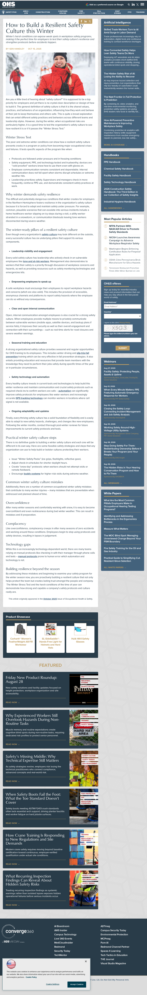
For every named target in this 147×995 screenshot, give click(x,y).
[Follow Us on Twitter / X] (137, 4)
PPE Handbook (112, 162)
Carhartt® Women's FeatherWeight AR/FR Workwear (21, 641)
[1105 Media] (13, 942)
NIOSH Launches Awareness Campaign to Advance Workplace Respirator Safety (124, 240)
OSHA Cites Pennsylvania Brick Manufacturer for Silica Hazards (124, 261)
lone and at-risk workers (36, 261)
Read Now (11, 702)
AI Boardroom (61, 926)
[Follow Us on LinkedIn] (133, 4)
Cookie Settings (52, 984)
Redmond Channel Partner (115, 946)
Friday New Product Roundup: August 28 (31, 679)
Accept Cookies (76, 984)
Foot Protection (88, 794)
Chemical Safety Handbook (118, 168)
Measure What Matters (116, 528)
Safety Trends (87, 724)
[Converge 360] (17, 931)
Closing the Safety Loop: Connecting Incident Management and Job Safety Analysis (122, 411)
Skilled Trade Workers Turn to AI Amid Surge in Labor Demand (121, 31)
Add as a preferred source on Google (106, 4)
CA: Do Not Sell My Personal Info (112, 980)
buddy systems (32, 473)
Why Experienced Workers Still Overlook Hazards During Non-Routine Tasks (32, 719)
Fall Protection (99, 12)
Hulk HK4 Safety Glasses (80, 640)
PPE (129, 12)
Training (140, 12)
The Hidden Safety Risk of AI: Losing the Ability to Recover (119, 75)
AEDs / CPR (26, 12)
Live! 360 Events (63, 938)
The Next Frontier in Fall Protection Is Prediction (122, 98)
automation (64, 390)
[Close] (86, 961)
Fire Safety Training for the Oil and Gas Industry (122, 550)
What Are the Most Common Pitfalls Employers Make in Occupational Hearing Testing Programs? (120, 505)
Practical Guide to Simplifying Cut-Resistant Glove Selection (122, 560)
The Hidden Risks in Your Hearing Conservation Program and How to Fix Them (122, 470)
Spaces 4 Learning (111, 950)
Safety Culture (87, 686)
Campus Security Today (113, 930)
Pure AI (104, 942)
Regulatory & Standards (87, 802)
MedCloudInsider (63, 942)
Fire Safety (81, 12)
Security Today (62, 950)
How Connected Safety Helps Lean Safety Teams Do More (120, 52)
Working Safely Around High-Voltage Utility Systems (119, 429)
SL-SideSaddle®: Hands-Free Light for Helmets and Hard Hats (50, 643)
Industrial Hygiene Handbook (120, 201)
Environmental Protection (114, 934)
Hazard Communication (88, 716)
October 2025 (50, 599)
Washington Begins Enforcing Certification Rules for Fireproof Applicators (125, 251)
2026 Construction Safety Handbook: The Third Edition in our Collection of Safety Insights (121, 191)
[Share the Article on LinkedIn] (85, 21)
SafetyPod (11, 12)
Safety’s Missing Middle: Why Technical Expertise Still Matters (32, 758)
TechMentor (60, 955)
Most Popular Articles (118, 219)
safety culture (49, 234)
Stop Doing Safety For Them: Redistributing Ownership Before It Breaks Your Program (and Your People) (122, 450)
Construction (43, 12)
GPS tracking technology (29, 398)
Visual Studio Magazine (113, 963)
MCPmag (106, 938)
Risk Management (89, 763)
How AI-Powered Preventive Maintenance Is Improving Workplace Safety (119, 123)
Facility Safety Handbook (117, 175)
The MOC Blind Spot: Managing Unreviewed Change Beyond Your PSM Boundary (122, 538)
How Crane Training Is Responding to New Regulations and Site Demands (35, 839)
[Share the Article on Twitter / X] (89, 21)
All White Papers (113, 567)
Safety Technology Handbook (120, 182)
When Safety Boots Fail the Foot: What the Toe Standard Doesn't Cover (33, 798)
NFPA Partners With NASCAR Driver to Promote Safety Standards (124, 229)
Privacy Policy (124, 323)
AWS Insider (60, 930)
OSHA (83, 844)
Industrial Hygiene (85, 682)
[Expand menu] (142, 5)
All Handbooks (113, 208)
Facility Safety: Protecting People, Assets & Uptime (122, 373)
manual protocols (27, 556)
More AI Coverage (114, 145)
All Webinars (111, 483)
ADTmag (105, 926)
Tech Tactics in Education (114, 955)
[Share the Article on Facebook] (80, 21)
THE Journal (107, 959)
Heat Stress (117, 12)
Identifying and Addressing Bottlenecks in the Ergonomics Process (120, 519)
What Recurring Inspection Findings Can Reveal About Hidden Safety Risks (29, 880)
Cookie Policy (31, 977)
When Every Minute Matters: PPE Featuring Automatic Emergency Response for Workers (121, 392)
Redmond (59, 946)
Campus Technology (65, 934)
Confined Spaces (63, 12)
